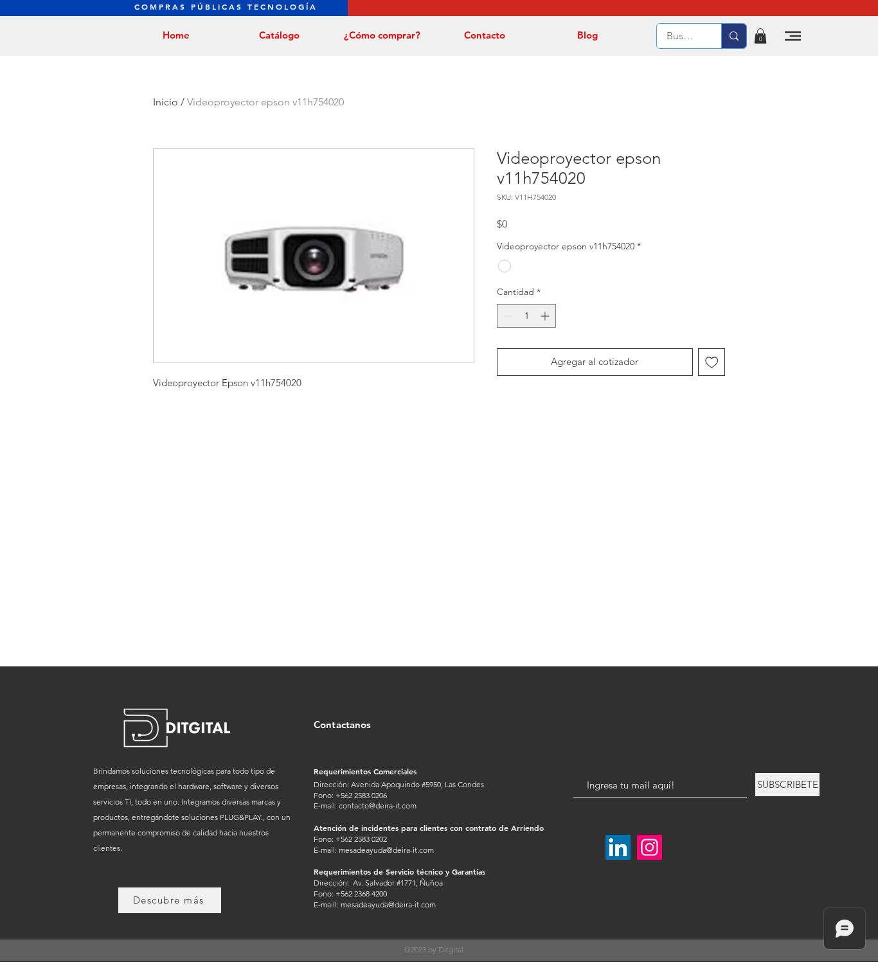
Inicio (165, 102)
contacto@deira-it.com (378, 805)
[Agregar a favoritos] (712, 362)
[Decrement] (507, 316)
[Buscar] (733, 36)
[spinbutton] (526, 316)
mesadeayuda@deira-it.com (386, 850)
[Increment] (546, 316)
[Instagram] (649, 847)
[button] (760, 36)
